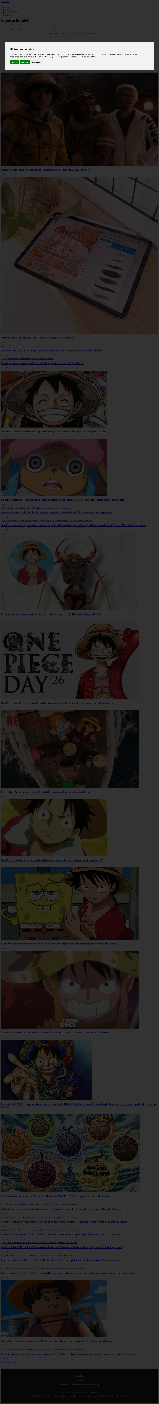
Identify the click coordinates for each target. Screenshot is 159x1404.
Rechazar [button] (24, 62)
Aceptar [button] (15, 62)
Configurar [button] (36, 62)
